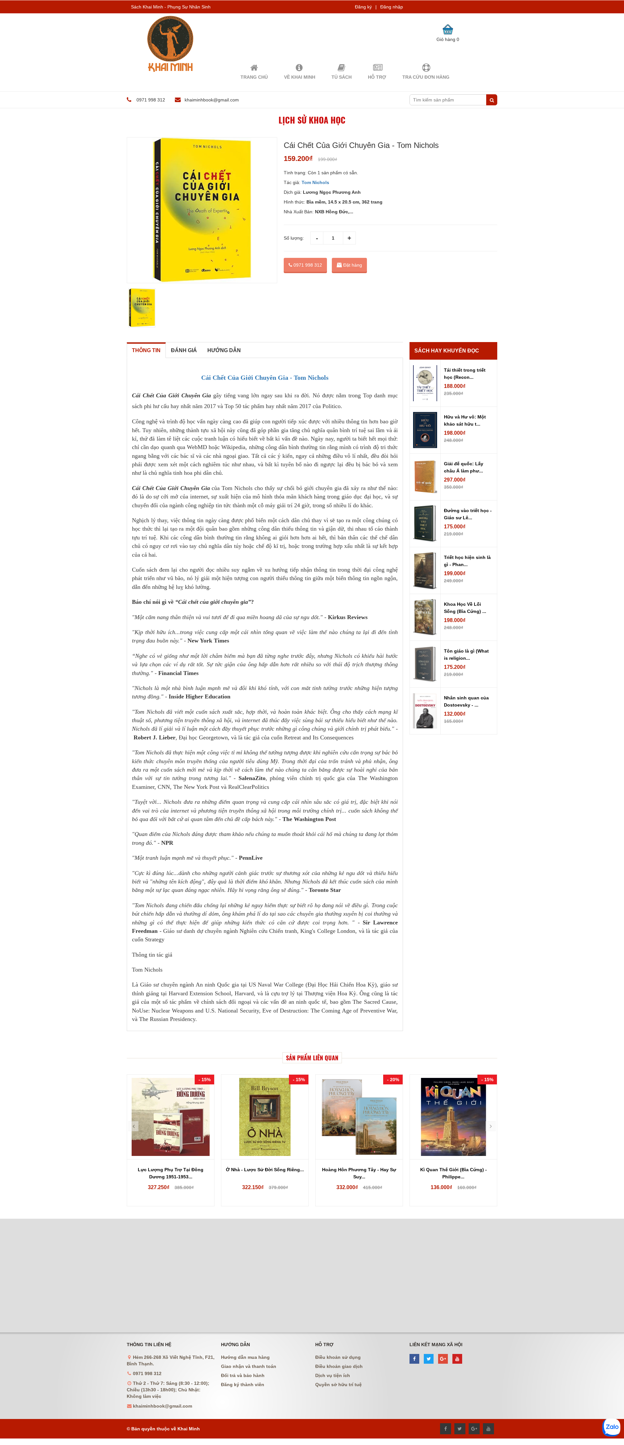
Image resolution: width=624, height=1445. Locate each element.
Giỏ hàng (447, 39)
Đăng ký (363, 6)
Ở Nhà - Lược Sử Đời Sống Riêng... (265, 1169)
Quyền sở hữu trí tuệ (338, 1384)
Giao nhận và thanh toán (248, 1366)
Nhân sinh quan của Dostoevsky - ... (466, 701)
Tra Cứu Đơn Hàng (425, 77)
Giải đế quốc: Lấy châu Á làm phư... (463, 467)
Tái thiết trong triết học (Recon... (465, 373)
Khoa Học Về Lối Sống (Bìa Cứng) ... (465, 608)
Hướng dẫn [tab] (224, 350)
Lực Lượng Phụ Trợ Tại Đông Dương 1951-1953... (170, 1173)
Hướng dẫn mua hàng (245, 1357)
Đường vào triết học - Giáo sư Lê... (468, 514)
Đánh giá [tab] (184, 350)
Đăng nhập (391, 6)
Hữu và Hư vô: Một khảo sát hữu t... (465, 420)
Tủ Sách (342, 77)
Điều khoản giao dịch (339, 1366)
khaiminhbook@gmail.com (212, 99)
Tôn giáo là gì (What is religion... (466, 654)
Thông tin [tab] (146, 350)
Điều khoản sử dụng (338, 1357)
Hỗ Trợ (377, 77)
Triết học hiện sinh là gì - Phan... (467, 561)
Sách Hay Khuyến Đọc (446, 350)
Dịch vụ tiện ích (332, 1375)
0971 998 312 (307, 265)
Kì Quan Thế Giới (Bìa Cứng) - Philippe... (453, 1173)
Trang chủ (254, 77)
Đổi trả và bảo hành (243, 1375)
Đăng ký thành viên (242, 1384)
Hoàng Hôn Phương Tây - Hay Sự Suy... (359, 1173)
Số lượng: (294, 238)
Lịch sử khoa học (312, 119)
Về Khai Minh (299, 77)
